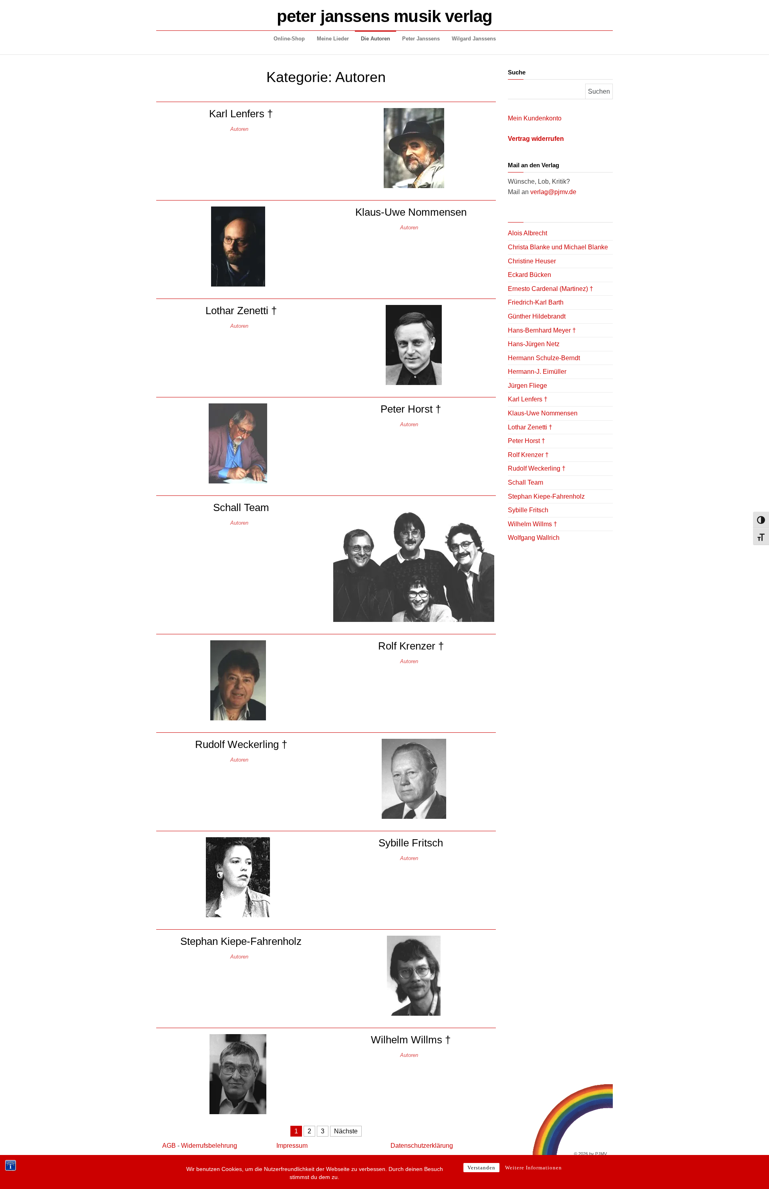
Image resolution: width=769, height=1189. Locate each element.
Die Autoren (375, 39)
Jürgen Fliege (527, 385)
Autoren (239, 129)
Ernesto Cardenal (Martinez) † (550, 288)
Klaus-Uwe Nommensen (411, 212)
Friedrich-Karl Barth (536, 302)
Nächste (346, 1131)
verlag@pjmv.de (553, 191)
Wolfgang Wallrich (534, 537)
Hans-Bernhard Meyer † (542, 330)
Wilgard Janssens (474, 39)
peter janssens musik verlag (384, 16)
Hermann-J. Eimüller (537, 371)
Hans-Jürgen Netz (534, 344)
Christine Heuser (532, 261)
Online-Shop (289, 39)
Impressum (292, 1145)
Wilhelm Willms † (411, 1040)
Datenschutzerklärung (422, 1145)
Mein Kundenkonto (535, 118)
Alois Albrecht (527, 233)
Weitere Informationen (533, 1168)
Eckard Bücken (529, 274)
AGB (169, 1145)
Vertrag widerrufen (536, 138)
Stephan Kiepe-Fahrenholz (241, 941)
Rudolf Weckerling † (241, 744)
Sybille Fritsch (410, 843)
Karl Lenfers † (241, 114)
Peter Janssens (421, 39)
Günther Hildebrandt (537, 316)
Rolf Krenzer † (411, 646)
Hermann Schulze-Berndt (544, 358)
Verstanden (481, 1168)
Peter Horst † (410, 409)
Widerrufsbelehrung (209, 1145)
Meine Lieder (333, 39)
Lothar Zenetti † (241, 311)
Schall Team (241, 507)
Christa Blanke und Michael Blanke (558, 247)
